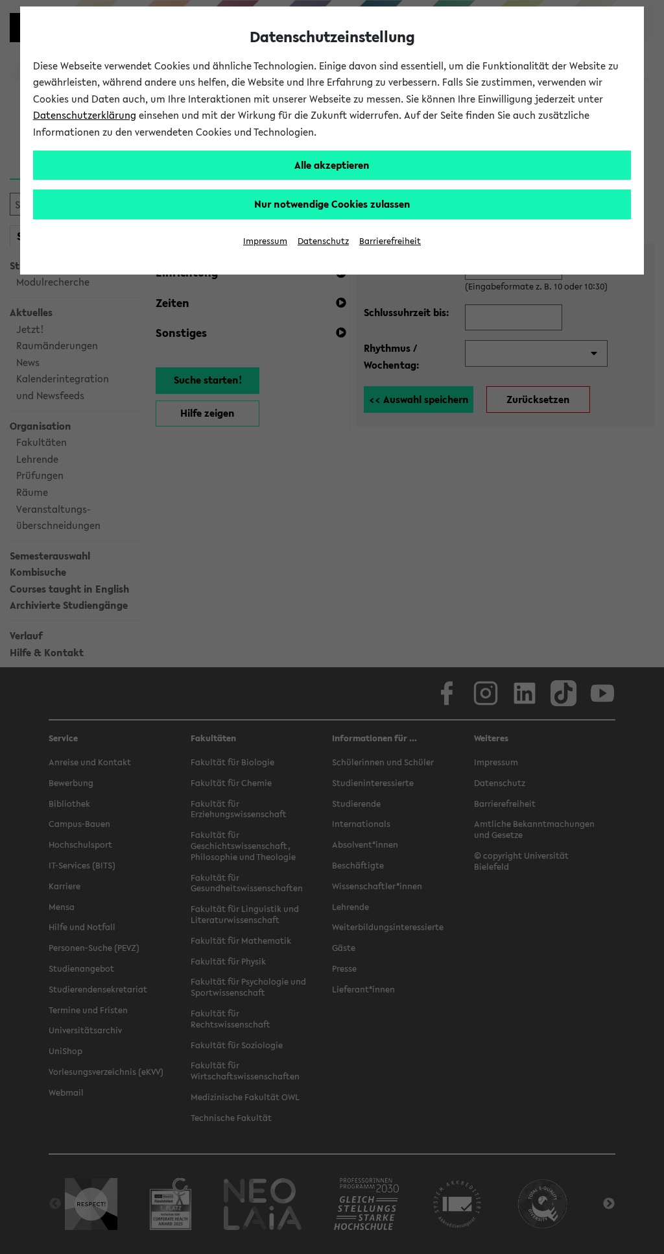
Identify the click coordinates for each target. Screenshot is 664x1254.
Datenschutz (323, 241)
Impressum (265, 241)
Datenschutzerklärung (84, 115)
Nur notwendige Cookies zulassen (332, 204)
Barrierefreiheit (390, 241)
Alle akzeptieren (332, 165)
